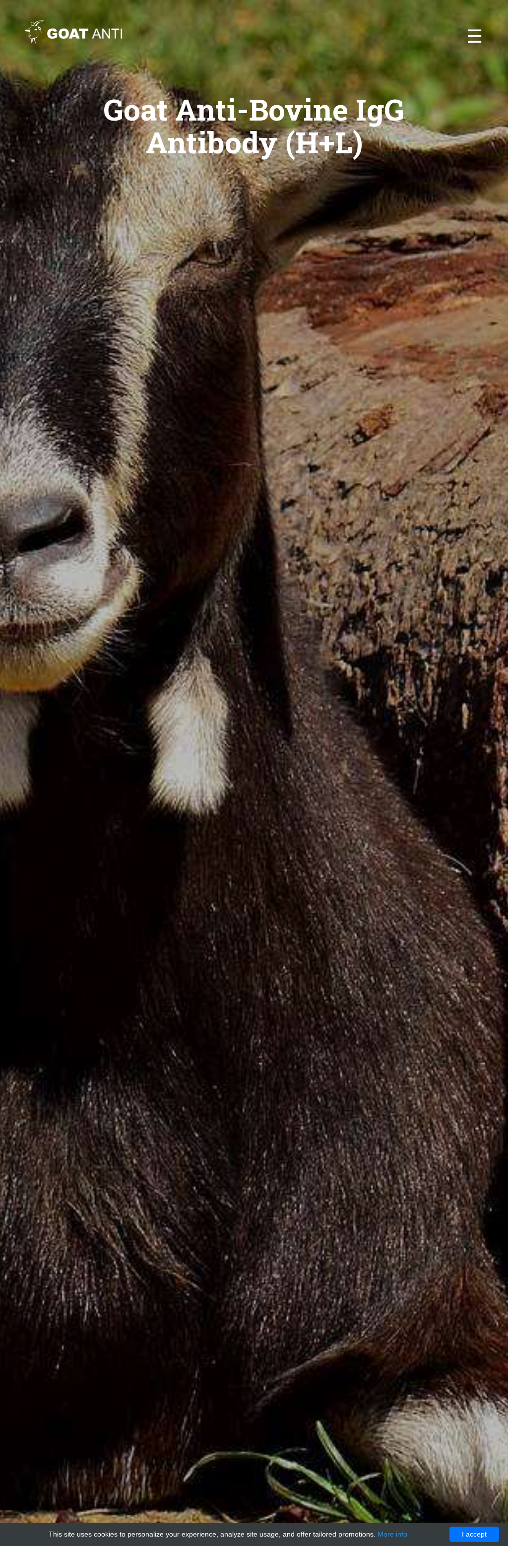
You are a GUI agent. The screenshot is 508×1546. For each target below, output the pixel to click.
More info (392, 1534)
